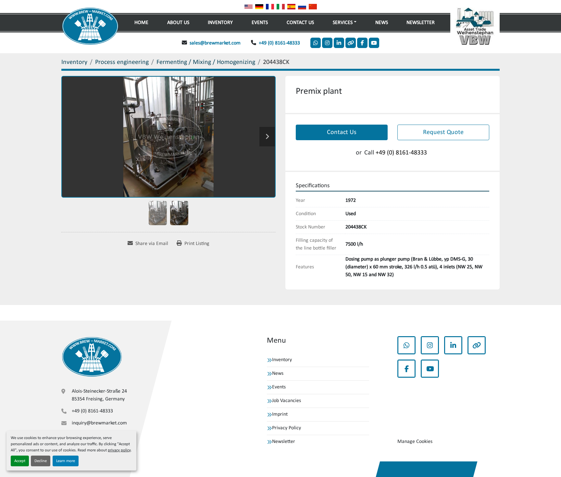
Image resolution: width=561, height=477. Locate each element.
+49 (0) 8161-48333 (279, 43)
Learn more (65, 461)
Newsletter (420, 22)
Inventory (220, 22)
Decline (40, 461)
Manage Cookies (414, 441)
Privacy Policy (286, 428)
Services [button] (343, 22)
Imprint (280, 414)
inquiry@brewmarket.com (99, 423)
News (381, 22)
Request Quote (443, 132)
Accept (19, 461)
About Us (178, 22)
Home (141, 22)
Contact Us (300, 22)
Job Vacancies (286, 400)
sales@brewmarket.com (215, 43)
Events (260, 22)
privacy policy (119, 450)
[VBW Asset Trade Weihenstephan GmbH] (91, 356)
